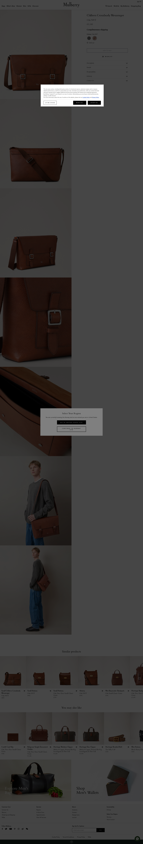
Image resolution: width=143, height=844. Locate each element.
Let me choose (50, 102)
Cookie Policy (86, 97)
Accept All (94, 102)
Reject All (79, 102)
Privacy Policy (95, 97)
